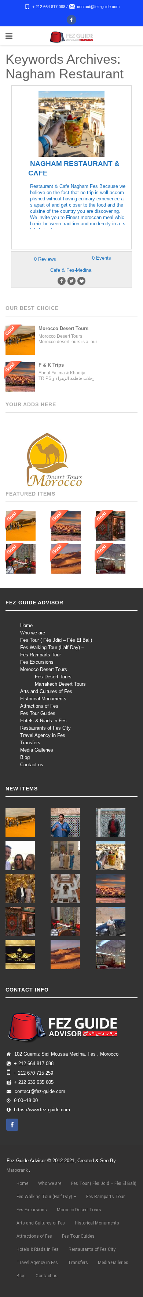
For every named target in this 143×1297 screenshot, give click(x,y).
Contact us (31, 764)
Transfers (30, 742)
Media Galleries (36, 750)
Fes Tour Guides (37, 713)
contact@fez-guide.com (98, 6)
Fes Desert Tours (53, 676)
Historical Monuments (43, 698)
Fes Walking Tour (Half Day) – (52, 647)
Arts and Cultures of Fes (46, 691)
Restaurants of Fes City (45, 728)
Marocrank (18, 1170)
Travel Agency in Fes (42, 735)
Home (26, 625)
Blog (25, 757)
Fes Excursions (37, 662)
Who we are (32, 632)
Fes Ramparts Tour (40, 654)
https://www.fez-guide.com (42, 1109)
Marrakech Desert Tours (60, 684)
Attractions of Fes (39, 706)
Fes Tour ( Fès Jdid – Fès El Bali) (56, 640)
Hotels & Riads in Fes (43, 720)
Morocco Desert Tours (43, 669)
